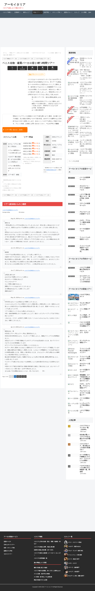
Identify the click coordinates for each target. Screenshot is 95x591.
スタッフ (76, 12)
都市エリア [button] (26, 12)
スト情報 (83, 12)
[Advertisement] (47, 32)
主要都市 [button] (16, 12)
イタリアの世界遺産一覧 (40, 558)
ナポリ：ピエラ (72, 563)
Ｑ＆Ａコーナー (8, 554)
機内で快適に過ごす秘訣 (40, 567)
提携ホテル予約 (8, 551)
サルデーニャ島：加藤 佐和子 (76, 575)
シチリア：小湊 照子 (73, 571)
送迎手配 (46, 12)
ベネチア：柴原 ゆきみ (74, 546)
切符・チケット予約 (9, 547)
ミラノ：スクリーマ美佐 (74, 542)
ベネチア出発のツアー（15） (26, 58)
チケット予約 (56, 12)
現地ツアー (36, 12)
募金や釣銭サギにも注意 (40, 580)
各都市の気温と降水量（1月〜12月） (44, 550)
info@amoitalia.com (51, 169)
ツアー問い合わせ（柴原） (14, 130)
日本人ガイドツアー (9, 544)
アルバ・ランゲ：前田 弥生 (75, 550)
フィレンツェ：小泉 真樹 (75, 555)
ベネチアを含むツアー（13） (42, 58)
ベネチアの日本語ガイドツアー (10, 210)
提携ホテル (67, 12)
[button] (53, 68)
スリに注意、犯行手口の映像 (42, 573)
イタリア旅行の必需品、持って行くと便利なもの (47, 570)
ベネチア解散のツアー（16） (10, 58)
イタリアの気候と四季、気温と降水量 (44, 547)
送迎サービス (7, 541)
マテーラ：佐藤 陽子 (73, 567)
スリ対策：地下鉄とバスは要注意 (43, 577)
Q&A (89, 12)
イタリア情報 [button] (7, 12)
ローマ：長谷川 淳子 (73, 559)
